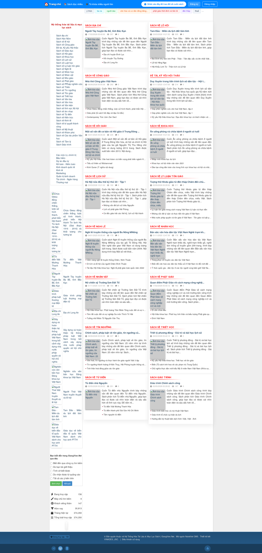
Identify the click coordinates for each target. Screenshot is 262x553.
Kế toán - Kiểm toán (65, 164)
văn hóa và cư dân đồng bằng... (134, 10)
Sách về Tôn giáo (64, 93)
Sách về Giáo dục (64, 50)
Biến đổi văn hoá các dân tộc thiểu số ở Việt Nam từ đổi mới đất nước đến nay (182, 263)
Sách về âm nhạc (64, 111)
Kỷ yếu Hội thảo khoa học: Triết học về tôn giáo (173, 360)
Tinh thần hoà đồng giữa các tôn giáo (103, 368)
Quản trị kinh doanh (65, 176)
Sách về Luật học (64, 62)
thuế (197, 10)
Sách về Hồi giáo (64, 53)
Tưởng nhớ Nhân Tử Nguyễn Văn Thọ (103, 318)
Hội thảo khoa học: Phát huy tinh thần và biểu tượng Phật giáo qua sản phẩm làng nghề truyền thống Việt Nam (182, 314)
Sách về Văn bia (64, 99)
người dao (111, 10)
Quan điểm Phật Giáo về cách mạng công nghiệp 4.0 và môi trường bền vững (177, 282)
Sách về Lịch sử (64, 59)
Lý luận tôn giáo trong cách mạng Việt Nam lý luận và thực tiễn (179, 209)
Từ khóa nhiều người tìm (99, 4)
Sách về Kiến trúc (64, 117)
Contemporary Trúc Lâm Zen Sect (102, 117)
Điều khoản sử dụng (131, 539)
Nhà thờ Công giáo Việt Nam (100, 81)
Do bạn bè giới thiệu (62, 466)
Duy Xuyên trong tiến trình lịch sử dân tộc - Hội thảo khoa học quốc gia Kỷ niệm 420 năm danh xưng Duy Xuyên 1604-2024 (177, 81)
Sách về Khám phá (65, 132)
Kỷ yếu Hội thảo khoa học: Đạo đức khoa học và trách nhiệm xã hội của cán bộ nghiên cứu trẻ (182, 117)
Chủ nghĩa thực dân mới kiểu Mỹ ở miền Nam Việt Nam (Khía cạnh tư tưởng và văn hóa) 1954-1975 (182, 368)
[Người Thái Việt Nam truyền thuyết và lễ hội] (57, 394)
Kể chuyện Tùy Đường (113, 58)
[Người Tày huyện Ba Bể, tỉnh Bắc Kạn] (57, 279)
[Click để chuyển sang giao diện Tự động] (53, 548)
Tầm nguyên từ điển (112, 414)
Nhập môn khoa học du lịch (164, 159)
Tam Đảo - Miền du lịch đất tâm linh (169, 31)
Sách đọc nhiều (73, 4)
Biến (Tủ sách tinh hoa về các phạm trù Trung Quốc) (175, 364)
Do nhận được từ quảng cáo (66, 474)
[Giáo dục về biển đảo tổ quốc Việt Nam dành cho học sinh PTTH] (57, 435)
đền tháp (186, 10)
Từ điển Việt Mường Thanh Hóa (117, 406)
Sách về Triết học (64, 96)
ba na (99, 10)
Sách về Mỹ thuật (64, 129)
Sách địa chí (62, 35)
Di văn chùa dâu (159, 310)
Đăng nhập (210, 4)
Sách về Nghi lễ (63, 68)
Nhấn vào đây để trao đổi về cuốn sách (165, 4)
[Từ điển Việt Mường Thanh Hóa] (57, 262)
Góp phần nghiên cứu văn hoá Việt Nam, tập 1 (172, 113)
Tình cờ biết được (61, 470)
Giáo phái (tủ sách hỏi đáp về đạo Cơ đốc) (105, 113)
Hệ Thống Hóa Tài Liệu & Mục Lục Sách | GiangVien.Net (149, 536)
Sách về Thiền (63, 87)
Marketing (61, 173)
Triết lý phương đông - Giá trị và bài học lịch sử (176, 332)
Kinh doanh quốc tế (65, 167)
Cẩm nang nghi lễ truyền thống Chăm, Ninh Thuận (109, 260)
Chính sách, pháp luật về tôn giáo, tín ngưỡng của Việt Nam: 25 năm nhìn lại (113, 332)
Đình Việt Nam (158, 318)
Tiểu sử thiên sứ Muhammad (99, 163)
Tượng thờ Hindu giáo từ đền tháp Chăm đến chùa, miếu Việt (177, 181)
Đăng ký (194, 4)
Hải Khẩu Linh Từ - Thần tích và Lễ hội (169, 66)
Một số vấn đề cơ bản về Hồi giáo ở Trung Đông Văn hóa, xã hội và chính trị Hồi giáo (113, 131)
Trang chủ (53, 4)
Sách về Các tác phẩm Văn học (69, 137)
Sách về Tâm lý (63, 141)
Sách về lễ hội (63, 41)
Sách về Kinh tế (63, 120)
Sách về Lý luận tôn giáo (68, 65)
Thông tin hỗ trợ (203, 17)
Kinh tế (59, 170)
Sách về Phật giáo (65, 80)
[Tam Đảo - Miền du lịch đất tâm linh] (57, 413)
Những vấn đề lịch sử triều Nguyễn (119, 205)
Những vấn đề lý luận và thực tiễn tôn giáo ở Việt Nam (176, 213)
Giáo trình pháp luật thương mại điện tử (72, 298)
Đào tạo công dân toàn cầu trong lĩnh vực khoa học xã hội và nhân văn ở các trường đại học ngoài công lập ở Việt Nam (182, 167)
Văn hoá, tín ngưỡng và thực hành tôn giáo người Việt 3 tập (113, 360)
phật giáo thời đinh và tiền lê (165, 10)
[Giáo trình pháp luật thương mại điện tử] (57, 298)
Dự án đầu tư (62, 161)
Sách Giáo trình (63, 144)
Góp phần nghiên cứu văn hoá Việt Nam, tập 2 (172, 109)
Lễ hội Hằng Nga (159, 62)
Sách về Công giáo (65, 44)
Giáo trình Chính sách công (165, 383)
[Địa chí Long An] (57, 312)
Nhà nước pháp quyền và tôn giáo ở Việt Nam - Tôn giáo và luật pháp (182, 217)
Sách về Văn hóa (64, 102)
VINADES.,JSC (111, 539)
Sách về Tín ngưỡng (66, 90)
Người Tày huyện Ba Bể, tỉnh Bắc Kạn (105, 31)
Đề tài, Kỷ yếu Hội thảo (67, 47)
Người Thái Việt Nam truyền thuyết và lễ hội (72, 394)
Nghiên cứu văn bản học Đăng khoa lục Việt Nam (72, 374)
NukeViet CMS (191, 536)
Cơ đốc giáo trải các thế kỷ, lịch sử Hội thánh (123, 213)
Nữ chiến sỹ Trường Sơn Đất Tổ (102, 282)
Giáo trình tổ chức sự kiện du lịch (166, 414)
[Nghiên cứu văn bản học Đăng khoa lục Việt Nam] (57, 374)
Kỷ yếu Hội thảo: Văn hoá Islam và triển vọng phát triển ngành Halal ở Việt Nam (117, 159)
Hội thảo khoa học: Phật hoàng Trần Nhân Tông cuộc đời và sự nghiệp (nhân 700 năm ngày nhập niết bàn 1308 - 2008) (117, 310)
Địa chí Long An (111, 62)
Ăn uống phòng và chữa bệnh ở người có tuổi (174, 131)
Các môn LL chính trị (66, 154)
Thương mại (62, 182)
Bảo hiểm (60, 158)
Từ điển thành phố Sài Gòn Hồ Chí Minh (121, 410)
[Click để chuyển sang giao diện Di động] (67, 548)
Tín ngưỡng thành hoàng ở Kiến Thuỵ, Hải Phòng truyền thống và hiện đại (117, 364)
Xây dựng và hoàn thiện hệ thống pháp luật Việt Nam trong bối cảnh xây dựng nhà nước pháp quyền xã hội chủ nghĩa (72, 340)
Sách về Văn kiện (64, 105)
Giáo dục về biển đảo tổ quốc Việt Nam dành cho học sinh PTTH (72, 435)
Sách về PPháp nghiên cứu (69, 84)
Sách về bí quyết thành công (67, 125)
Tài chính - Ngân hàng (67, 179)
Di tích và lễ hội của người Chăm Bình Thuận (106, 263)
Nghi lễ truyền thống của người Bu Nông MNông (111, 232)
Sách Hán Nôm (63, 38)
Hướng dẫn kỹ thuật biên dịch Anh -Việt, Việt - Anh (174, 418)
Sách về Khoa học (65, 56)
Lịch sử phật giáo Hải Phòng (116, 209)
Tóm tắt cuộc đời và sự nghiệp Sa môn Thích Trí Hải (110, 314)
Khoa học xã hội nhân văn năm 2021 (168, 163)
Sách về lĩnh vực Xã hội (67, 108)
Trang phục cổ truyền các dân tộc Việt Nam (171, 260)
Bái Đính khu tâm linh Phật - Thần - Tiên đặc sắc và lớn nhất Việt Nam (182, 58)
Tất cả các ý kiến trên (63, 478)
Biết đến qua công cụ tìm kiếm (67, 463)
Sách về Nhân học (65, 71)
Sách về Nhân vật (64, 74)
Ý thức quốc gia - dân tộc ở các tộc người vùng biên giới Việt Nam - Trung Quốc (182, 268)
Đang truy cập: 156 (61, 536)
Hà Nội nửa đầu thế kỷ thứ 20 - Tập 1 (105, 181)
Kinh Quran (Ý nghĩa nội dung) (100, 167)
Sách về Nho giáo (64, 77)
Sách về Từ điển (64, 114)
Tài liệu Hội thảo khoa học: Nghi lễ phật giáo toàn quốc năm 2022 (115, 268)
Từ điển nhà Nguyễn (96, 383)
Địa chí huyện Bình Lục (114, 54)
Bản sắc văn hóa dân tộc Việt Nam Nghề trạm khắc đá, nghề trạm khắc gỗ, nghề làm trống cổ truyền (177, 232)
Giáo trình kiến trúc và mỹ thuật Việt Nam (170, 410)
